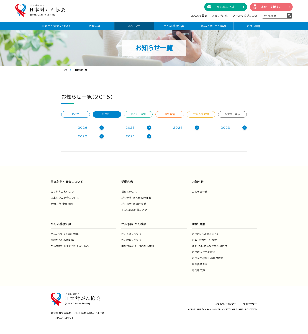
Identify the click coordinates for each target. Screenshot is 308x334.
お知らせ (134, 26)
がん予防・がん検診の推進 (136, 198)
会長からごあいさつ (62, 192)
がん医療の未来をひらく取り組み (70, 246)
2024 (178, 127)
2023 (225, 127)
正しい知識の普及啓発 (134, 210)
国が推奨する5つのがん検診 (137, 246)
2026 (82, 127)
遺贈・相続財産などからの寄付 (209, 246)
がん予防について (131, 234)
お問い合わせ (220, 15)
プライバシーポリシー (225, 304)
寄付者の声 (198, 270)
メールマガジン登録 (245, 15)
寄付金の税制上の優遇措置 (207, 258)
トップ (64, 70)
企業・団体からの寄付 (204, 240)
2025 (130, 127)
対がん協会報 (201, 114)
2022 (82, 136)
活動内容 (95, 26)
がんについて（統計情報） (65, 234)
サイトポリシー (250, 304)
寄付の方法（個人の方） (205, 234)
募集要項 (170, 114)
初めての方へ (129, 192)
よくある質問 (199, 15)
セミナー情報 (138, 114)
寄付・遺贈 (253, 26)
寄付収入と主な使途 (203, 252)
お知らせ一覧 (199, 192)
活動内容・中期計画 (62, 204)
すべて (75, 114)
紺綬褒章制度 (200, 264)
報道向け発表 (232, 114)
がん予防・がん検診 (213, 26)
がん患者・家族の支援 (133, 204)
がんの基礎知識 (173, 26)
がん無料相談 (226, 7)
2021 (130, 136)
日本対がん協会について (54, 26)
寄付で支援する (271, 7)
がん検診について (131, 240)
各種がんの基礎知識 (62, 240)
